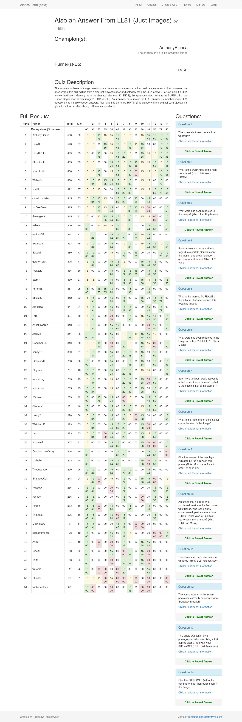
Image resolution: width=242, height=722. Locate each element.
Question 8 (185, 411)
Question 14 (186, 672)
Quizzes (151, 4)
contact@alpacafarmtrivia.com (205, 716)
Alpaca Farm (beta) (33, 4)
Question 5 (185, 288)
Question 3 (185, 203)
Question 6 (185, 329)
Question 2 (185, 162)
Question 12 (186, 586)
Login (213, 4)
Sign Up (200, 4)
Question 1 (185, 124)
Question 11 (186, 549)
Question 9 (185, 449)
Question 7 (185, 371)
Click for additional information (195, 141)
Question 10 (186, 494)
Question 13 (186, 627)
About (139, 4)
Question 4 (185, 240)
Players (187, 4)
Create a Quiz (169, 4)
